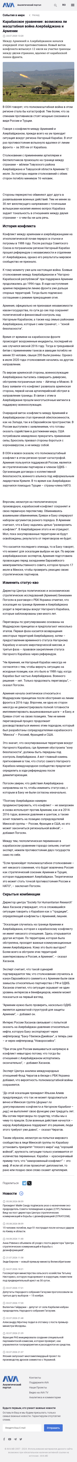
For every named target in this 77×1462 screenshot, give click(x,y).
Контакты (35, 1377)
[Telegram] (24, 1183)
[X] (29, 1183)
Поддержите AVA (39, 1382)
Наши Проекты (38, 1387)
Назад (35, 15)
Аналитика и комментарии (45, 1397)
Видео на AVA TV (38, 1392)
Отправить (53, 1427)
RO (64, 4)
